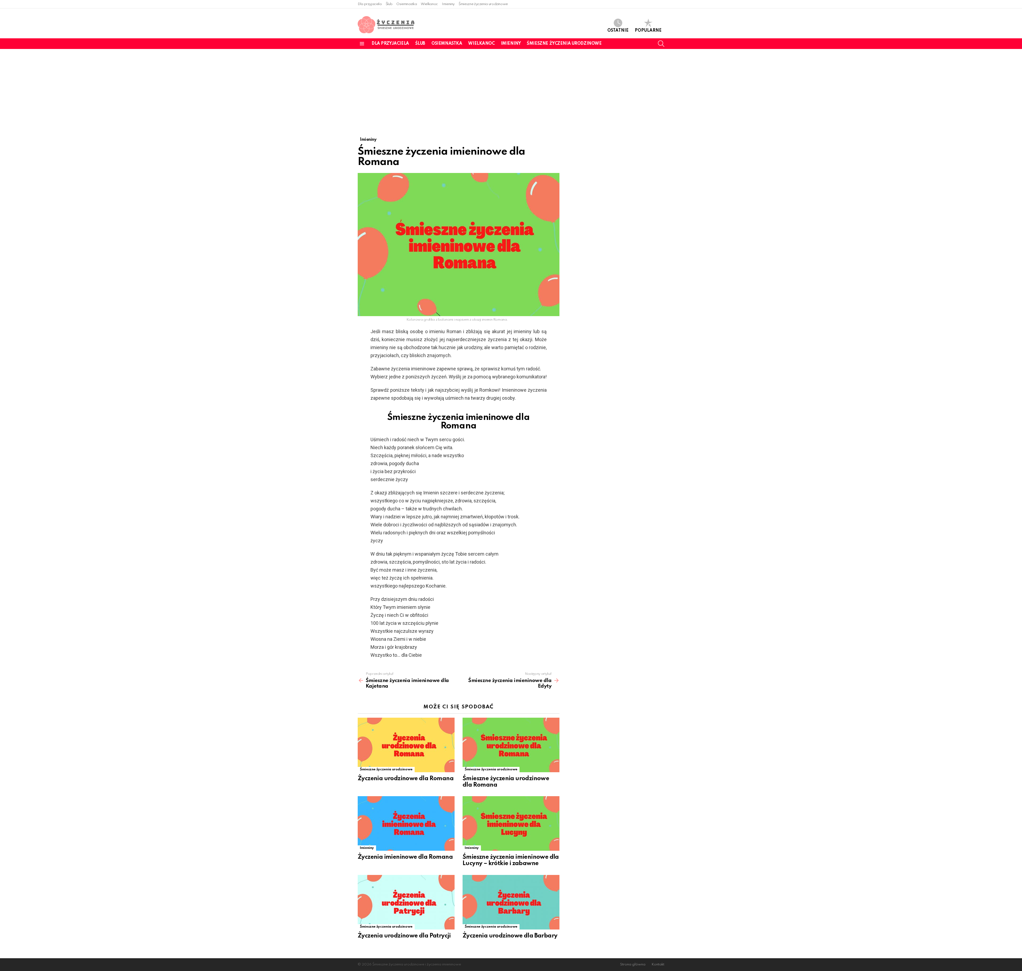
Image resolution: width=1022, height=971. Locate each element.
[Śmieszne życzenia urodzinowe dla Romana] (511, 745)
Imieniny (448, 4)
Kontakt (658, 964)
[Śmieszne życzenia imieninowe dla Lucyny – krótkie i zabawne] (511, 823)
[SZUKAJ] (661, 43)
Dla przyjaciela (370, 4)
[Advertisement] (511, 89)
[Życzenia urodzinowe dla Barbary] (511, 902)
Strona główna (632, 964)
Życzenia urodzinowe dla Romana (406, 779)
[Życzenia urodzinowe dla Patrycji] (406, 902)
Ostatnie (618, 30)
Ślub (389, 4)
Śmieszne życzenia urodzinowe (483, 4)
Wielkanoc (429, 4)
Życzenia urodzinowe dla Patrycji (404, 936)
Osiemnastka (406, 4)
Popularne (648, 30)
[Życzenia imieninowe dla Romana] (406, 823)
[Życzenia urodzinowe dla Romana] (406, 745)
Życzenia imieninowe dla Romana (405, 857)
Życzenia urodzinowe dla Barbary (510, 936)
